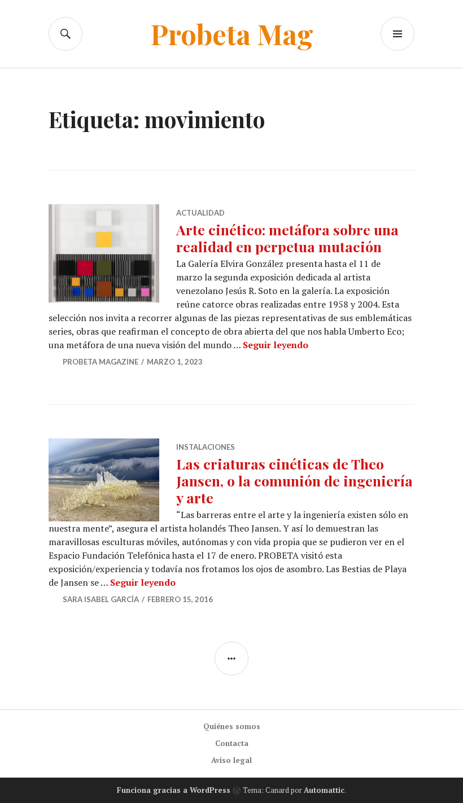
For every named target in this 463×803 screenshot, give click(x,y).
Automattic (324, 790)
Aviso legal (231, 760)
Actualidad (200, 212)
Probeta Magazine (100, 361)
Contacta (231, 743)
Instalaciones (205, 446)
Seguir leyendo (275, 345)
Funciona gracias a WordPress (173, 790)
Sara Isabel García (101, 599)
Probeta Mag (231, 33)
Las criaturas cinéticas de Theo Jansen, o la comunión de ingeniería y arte (294, 480)
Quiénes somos (231, 726)
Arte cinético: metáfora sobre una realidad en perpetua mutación (287, 238)
